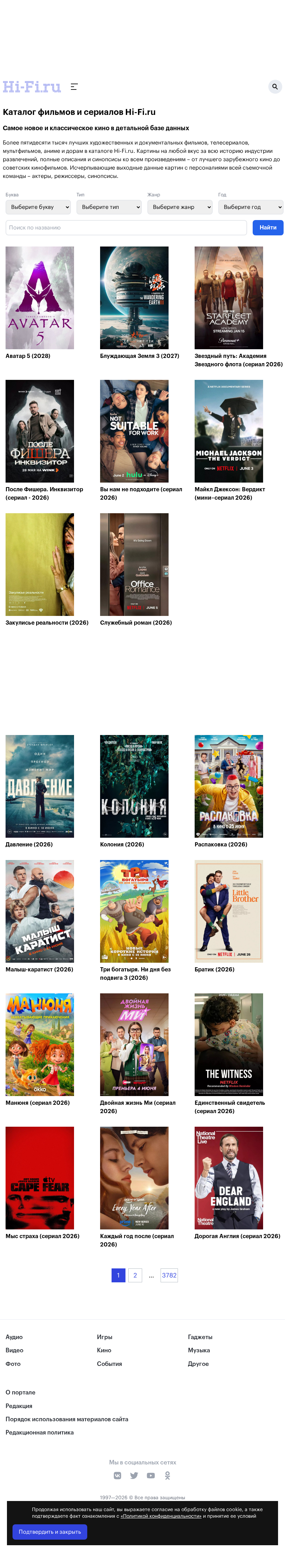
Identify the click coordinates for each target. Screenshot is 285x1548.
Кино (104, 1350)
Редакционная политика (40, 1433)
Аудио (14, 1337)
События (109, 1364)
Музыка (199, 1350)
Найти (268, 227)
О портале (20, 1392)
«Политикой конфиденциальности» (161, 1516)
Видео (14, 1350)
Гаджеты (200, 1337)
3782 (169, 1275)
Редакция (19, 1406)
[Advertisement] (145, 683)
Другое (198, 1364)
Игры (104, 1337)
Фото (13, 1364)
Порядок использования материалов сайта (67, 1419)
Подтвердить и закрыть (50, 1532)
